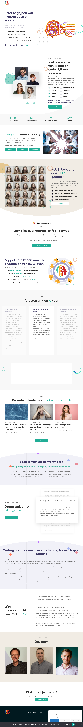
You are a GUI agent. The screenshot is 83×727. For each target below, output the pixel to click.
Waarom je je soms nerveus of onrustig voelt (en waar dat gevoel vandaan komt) (15, 427)
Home (53, 3)
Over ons (70, 3)
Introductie (59, 3)
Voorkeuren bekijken (75, 720)
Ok (73, 724)
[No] (81, 724)
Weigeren (65, 720)
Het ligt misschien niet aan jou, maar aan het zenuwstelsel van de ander (41, 427)
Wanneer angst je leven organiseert (63, 426)
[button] (80, 712)
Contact (76, 3)
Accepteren (54, 720)
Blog (65, 3)
